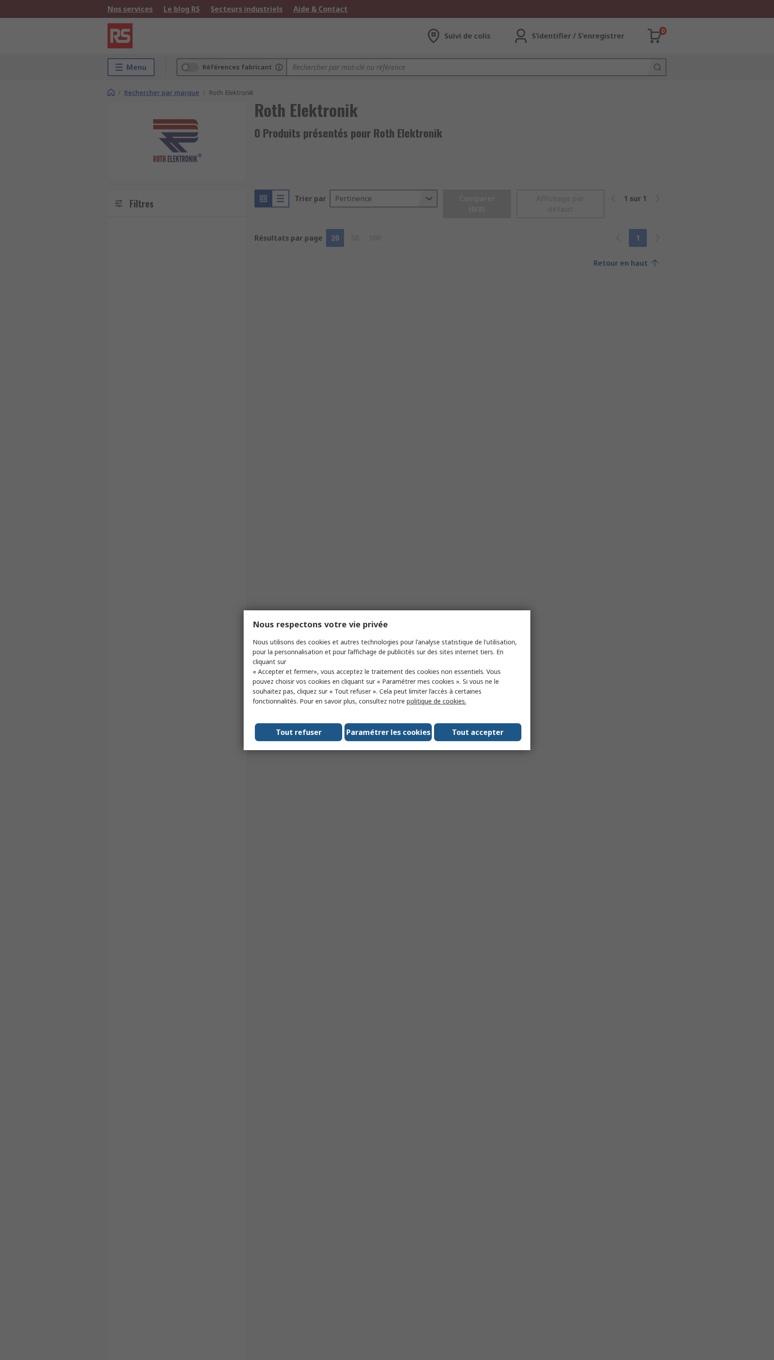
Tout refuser (299, 732)
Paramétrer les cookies (388, 732)
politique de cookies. (436, 701)
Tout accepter (477, 732)
